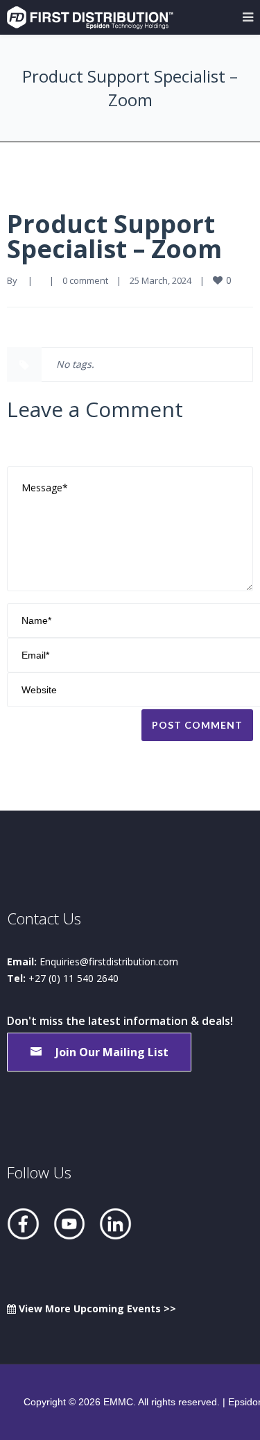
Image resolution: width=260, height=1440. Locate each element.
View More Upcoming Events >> (96, 1308)
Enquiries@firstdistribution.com (109, 961)
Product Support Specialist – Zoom (114, 236)
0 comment (85, 280)
